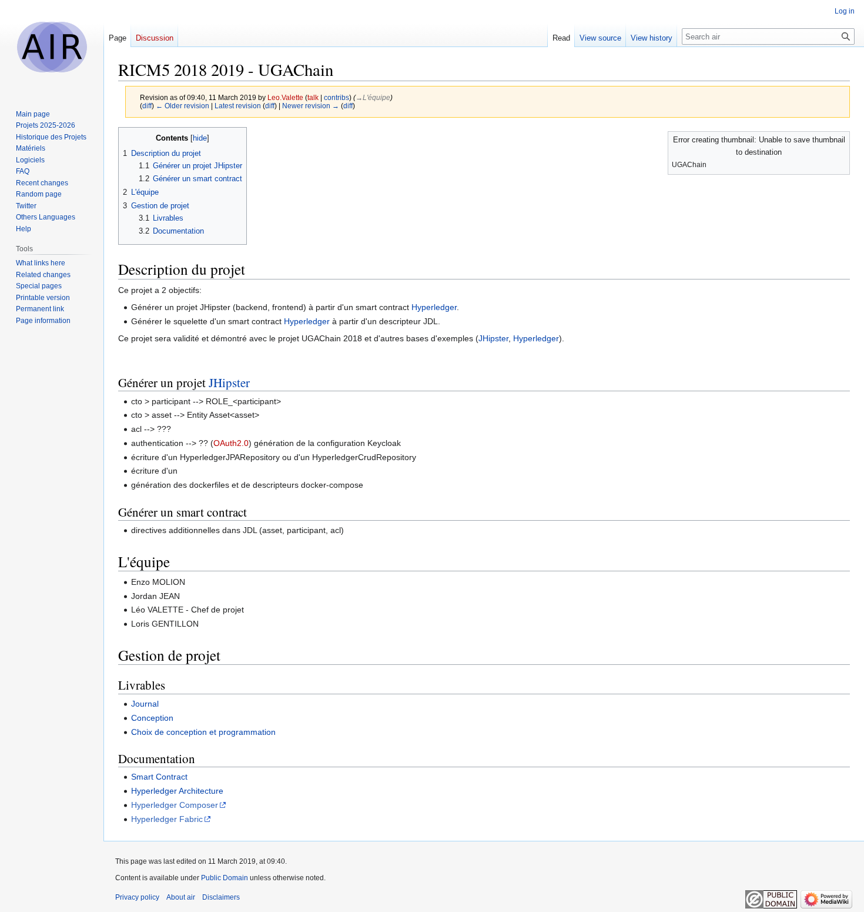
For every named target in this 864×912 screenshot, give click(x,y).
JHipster (493, 338)
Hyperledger (434, 307)
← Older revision (182, 105)
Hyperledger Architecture (177, 790)
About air (180, 897)
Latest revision (238, 105)
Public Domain (224, 878)
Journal (145, 703)
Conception (152, 718)
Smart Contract (159, 776)
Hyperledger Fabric (167, 819)
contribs (336, 97)
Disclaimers (221, 897)
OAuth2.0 (231, 443)
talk (313, 97)
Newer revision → (310, 105)
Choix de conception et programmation (203, 732)
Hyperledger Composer (174, 805)
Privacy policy (137, 897)
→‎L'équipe (373, 97)
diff (147, 105)
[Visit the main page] (52, 47)
